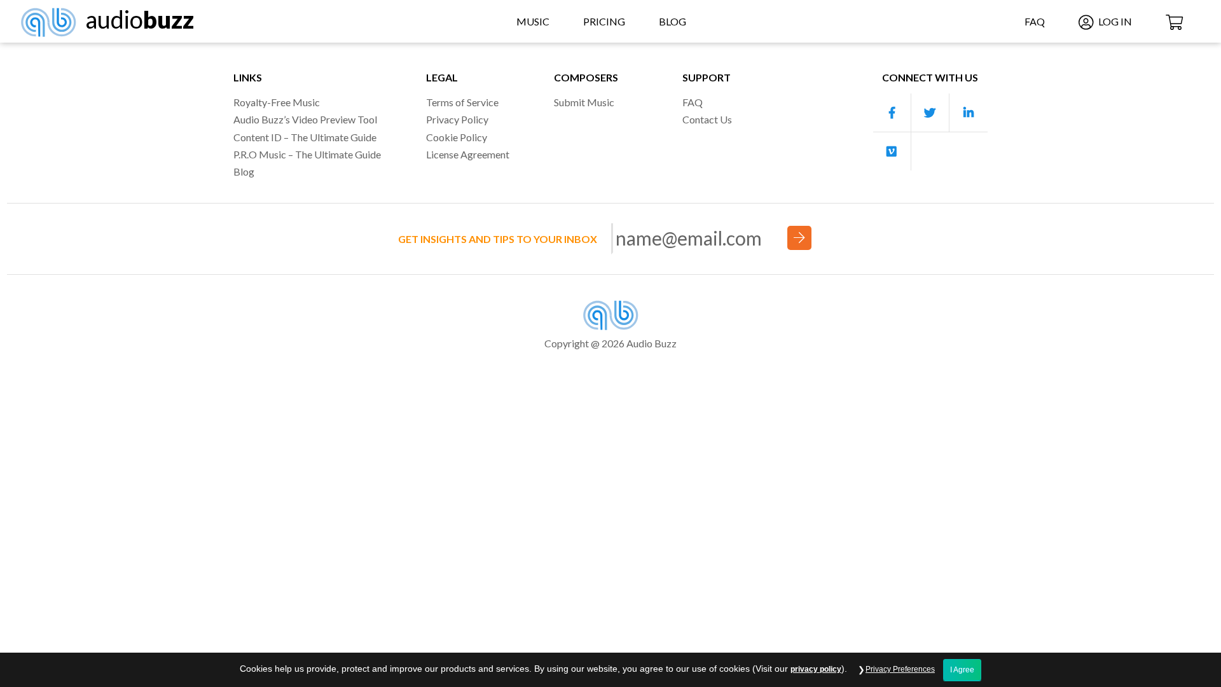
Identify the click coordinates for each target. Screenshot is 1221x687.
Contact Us (707, 119)
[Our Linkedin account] (968, 113)
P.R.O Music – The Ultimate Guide (307, 154)
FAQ (1034, 21)
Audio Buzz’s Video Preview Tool (305, 119)
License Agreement (467, 154)
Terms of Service (462, 102)
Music (532, 21)
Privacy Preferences (900, 669)
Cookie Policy (456, 137)
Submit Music (584, 102)
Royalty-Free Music (276, 102)
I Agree (962, 669)
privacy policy (815, 669)
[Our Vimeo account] (892, 151)
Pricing (604, 21)
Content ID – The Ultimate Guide (304, 137)
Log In (1114, 21)
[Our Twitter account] (930, 113)
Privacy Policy (457, 119)
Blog (672, 21)
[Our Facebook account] (892, 113)
